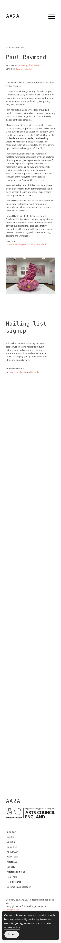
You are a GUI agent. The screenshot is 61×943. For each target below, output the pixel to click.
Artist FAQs (12, 861)
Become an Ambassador (19, 886)
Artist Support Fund (16, 871)
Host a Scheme (14, 881)
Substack (11, 837)
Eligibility (11, 867)
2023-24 (19, 68)
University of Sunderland (29, 65)
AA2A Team (12, 857)
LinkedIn (35, 372)
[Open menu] (51, 17)
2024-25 (29, 68)
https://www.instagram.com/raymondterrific (26, 244)
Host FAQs (12, 876)
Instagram (13, 372)
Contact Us (12, 847)
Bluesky (23, 372)
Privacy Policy (12, 909)
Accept (12, 934)
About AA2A (12, 851)
